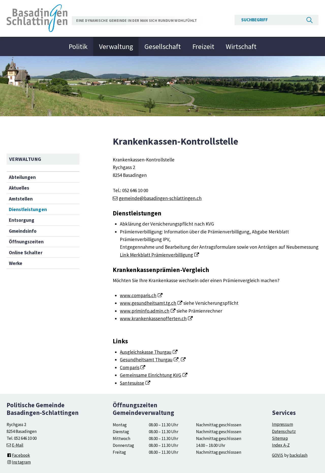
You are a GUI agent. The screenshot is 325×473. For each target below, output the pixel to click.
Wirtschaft (241, 46)
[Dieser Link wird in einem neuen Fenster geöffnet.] (182, 360)
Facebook (21, 455)
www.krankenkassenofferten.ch (153, 318)
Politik (78, 46)
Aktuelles (19, 188)
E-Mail (17, 445)
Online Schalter (25, 252)
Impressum (282, 424)
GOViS (277, 455)
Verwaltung (116, 46)
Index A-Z (280, 445)
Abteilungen (22, 177)
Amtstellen (21, 199)
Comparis (129, 367)
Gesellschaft (162, 46)
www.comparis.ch (138, 295)
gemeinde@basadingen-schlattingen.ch (160, 198)
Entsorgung (21, 220)
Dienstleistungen (28, 209)
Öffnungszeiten (26, 242)
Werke (15, 263)
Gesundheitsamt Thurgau (146, 360)
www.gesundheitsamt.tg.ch (148, 303)
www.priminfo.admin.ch (144, 311)
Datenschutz (284, 431)
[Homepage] (37, 18)
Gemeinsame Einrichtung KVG (150, 375)
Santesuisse (132, 383)
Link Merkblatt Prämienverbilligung (156, 255)
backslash (298, 455)
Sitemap (280, 438)
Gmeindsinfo (23, 231)
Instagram (21, 462)
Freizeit (203, 46)
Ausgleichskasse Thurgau (145, 352)
